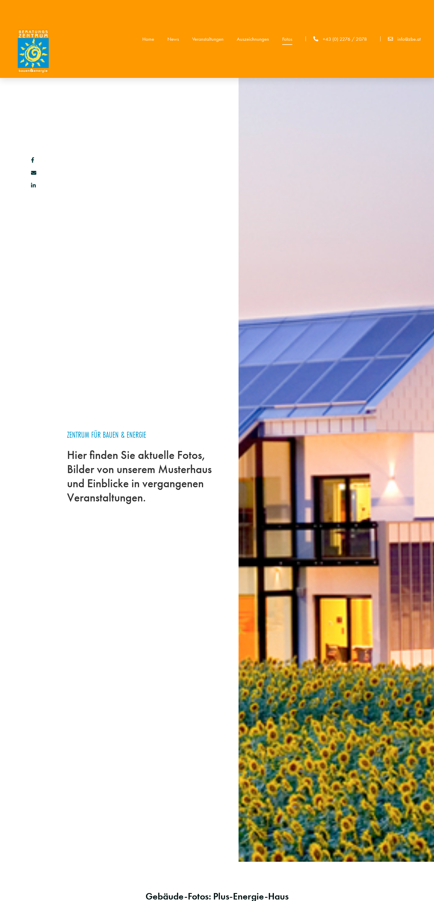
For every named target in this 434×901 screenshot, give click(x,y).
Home (148, 39)
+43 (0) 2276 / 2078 (345, 39)
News (173, 39)
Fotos (287, 39)
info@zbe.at (409, 39)
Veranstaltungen (207, 39)
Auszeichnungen (253, 39)
